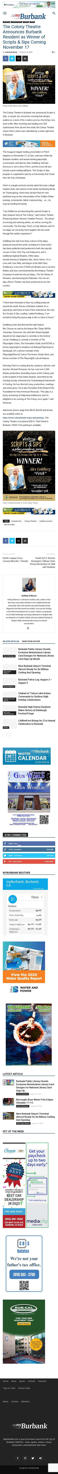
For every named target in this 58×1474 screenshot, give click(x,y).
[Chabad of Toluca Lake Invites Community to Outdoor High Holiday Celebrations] (10, 696)
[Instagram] (29, 628)
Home (5, 1381)
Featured (42, 1381)
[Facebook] (17, 1458)
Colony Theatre (30, 521)
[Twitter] (33, 1458)
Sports (22, 1381)
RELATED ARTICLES (11, 641)
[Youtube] (40, 1458)
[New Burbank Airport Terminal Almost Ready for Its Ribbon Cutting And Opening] (10, 669)
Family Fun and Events (9, 699)
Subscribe (48, 861)
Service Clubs (24, 1388)
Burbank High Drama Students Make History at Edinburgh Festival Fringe (34, 710)
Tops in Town (9, 1388)
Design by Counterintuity (29, 1468)
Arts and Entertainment (9, 713)
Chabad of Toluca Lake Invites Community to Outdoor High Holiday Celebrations (34, 696)
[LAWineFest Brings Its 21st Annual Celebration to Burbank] (10, 724)
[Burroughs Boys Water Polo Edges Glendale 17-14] (8, 1102)
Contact (14, 1401)
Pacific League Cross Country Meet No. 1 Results (15, 559)
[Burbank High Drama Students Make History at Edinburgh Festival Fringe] (10, 710)
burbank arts (16, 521)
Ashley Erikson (11, 52)
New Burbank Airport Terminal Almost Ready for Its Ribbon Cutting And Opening (34, 669)
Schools (31, 1381)
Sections (6, 22)
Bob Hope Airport (7, 672)
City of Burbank (9, 656)
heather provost (46, 521)
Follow (50, 849)
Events (6, 728)
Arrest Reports (9, 687)
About (5, 1401)
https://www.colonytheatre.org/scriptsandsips (23, 417)
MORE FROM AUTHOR (31, 641)
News (13, 1381)
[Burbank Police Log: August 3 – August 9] (10, 683)
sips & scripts (9, 524)
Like (19, 845)
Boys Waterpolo (22, 1106)
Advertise (25, 1401)
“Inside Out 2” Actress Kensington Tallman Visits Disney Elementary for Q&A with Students (42, 562)
